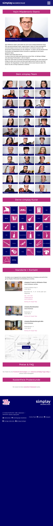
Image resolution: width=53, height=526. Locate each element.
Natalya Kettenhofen (40, 154)
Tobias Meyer (6, 192)
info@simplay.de (28, 297)
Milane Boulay (22, 154)
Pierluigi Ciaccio (23, 164)
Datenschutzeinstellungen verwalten (26, 350)
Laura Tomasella (6, 145)
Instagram (47, 417)
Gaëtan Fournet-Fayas (40, 107)
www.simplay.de (28, 299)
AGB (16, 412)
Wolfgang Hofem (39, 192)
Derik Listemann (23, 97)
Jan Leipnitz (22, 116)
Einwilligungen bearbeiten (19, 417)
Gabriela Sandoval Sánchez (25, 107)
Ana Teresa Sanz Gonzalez (41, 88)
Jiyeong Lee (5, 126)
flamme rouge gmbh (14, 414)
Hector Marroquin (6, 116)
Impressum (21, 412)
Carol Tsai (5, 97)
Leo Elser (21, 145)
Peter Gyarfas (6, 164)
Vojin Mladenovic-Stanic (24, 192)
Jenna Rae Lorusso (39, 116)
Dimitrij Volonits (39, 97)
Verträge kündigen (21, 421)
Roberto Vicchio (23, 173)
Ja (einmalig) (26, 347)
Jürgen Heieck (6, 135)
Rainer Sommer (6, 173)
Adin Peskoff (22, 88)
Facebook (40, 417)
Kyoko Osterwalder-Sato (40, 135)
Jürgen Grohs (38, 126)
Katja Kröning (22, 135)
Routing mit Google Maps (30, 301)
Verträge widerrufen (9, 421)
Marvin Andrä (38, 145)
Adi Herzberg (6, 88)
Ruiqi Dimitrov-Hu (7, 183)
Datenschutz (7, 417)
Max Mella (5, 154)
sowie (31, 372)
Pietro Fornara (39, 164)
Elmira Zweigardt (6, 107)
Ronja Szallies (38, 173)
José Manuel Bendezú (24, 126)
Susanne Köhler (39, 183)
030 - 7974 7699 (28, 296)
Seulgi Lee (22, 183)
